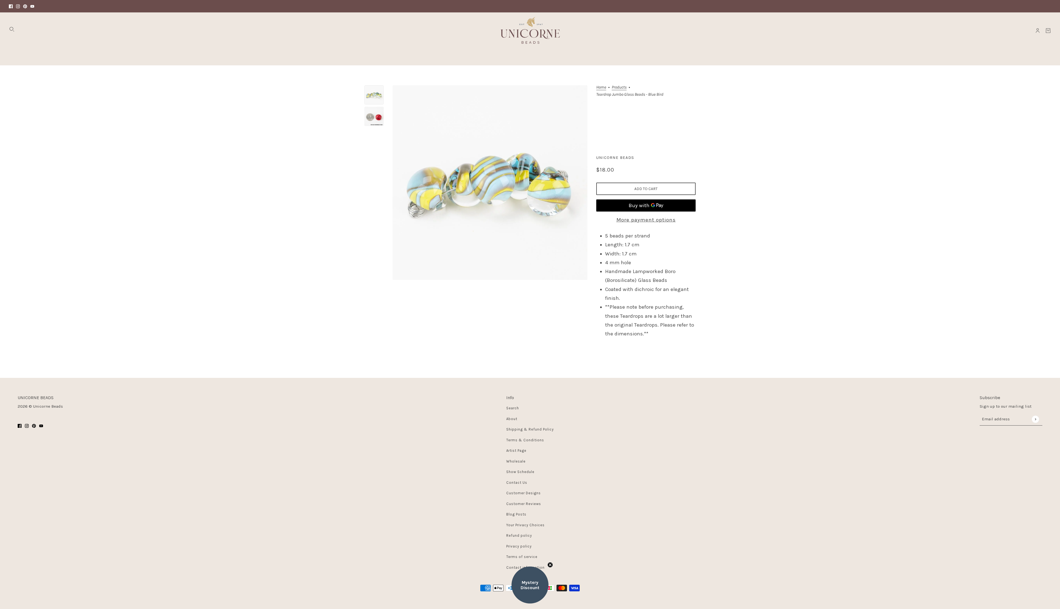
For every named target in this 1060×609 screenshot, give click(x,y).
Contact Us (516, 482)
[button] (530, 585)
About (511, 419)
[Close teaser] (550, 565)
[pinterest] (25, 6)
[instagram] (18, 6)
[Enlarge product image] (490, 182)
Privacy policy (519, 546)
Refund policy (519, 535)
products (619, 87)
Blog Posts (516, 514)
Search (512, 408)
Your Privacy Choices (525, 525)
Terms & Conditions (525, 440)
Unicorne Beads (615, 157)
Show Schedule (520, 472)
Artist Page (516, 450)
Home (601, 87)
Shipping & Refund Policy (530, 429)
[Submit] (1035, 419)
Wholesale (516, 461)
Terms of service (521, 557)
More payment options (646, 220)
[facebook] (11, 6)
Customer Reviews (523, 504)
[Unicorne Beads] (530, 30)
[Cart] (1048, 31)
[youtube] (32, 6)
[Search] (12, 29)
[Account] (1038, 31)
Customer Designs (523, 493)
